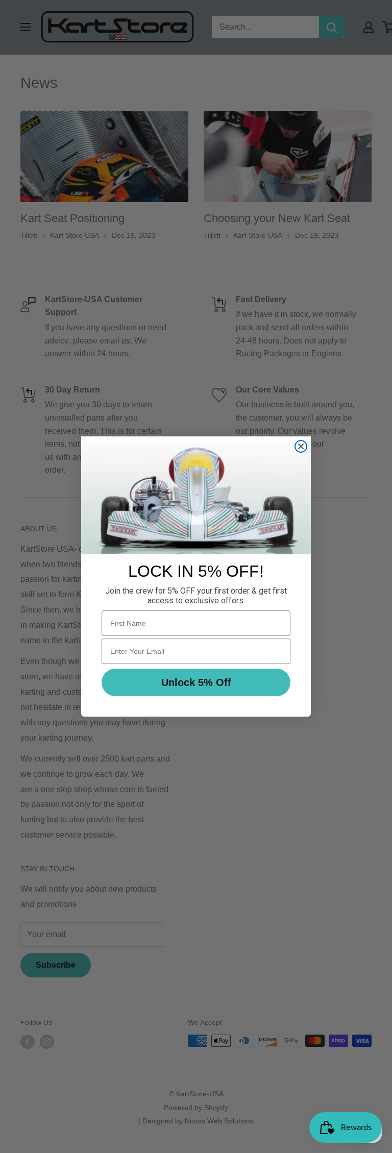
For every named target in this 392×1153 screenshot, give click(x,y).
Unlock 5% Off (196, 682)
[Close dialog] (301, 446)
